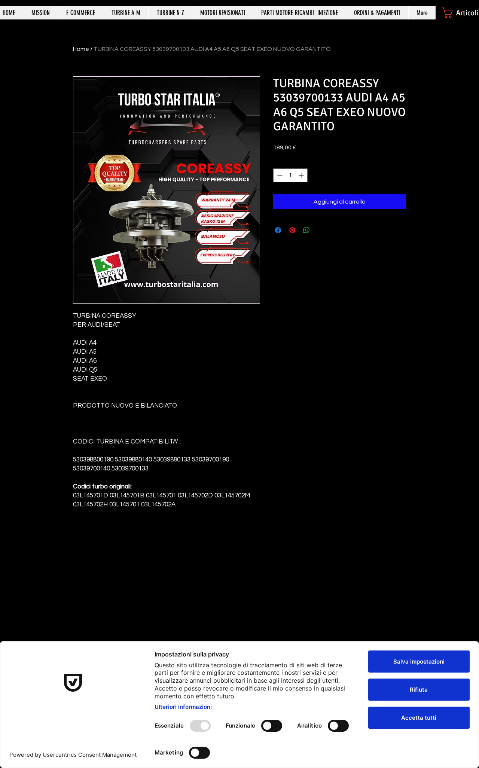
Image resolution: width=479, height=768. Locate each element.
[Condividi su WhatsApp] (306, 230)
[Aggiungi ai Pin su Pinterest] (292, 230)
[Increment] (301, 175)
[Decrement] (279, 175)
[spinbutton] (290, 175)
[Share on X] (320, 230)
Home (81, 49)
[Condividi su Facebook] (278, 230)
